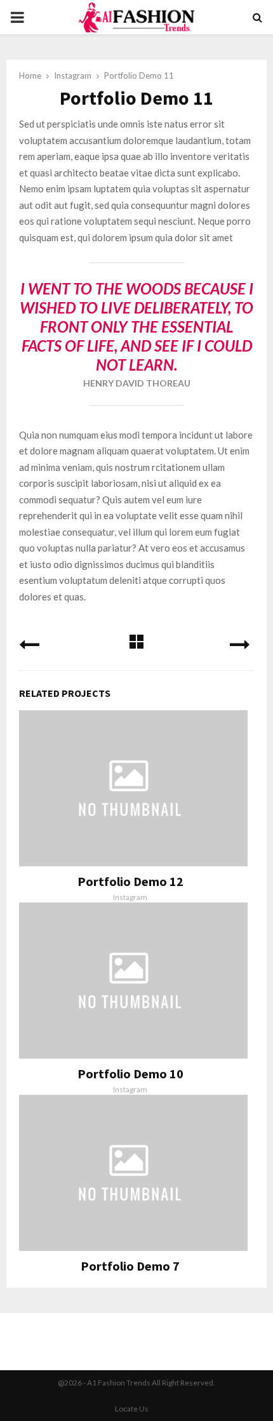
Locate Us (132, 1408)
